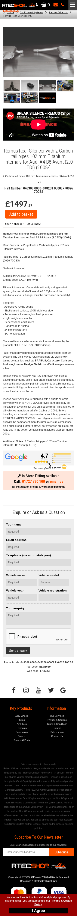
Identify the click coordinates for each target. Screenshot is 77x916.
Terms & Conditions (57, 724)
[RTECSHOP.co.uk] (47, 98)
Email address (16, 540)
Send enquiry (18, 650)
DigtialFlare (51, 881)
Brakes (21, 736)
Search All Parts (21, 740)
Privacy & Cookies (57, 720)
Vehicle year (15, 590)
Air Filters (22, 724)
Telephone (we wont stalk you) (28, 555)
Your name (13, 524)
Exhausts (22, 728)
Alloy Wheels (21, 716)
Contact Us (57, 736)
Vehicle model (48, 575)
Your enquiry (15, 608)
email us (56, 481)
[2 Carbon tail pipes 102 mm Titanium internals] (47, 85)
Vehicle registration (52, 590)
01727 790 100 (33, 481)
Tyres (22, 720)
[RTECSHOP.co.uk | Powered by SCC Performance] (65, 85)
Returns (57, 728)
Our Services (57, 716)
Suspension (22, 732)
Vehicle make (15, 575)
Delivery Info (57, 732)
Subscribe (61, 852)
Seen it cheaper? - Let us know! (23, 224)
